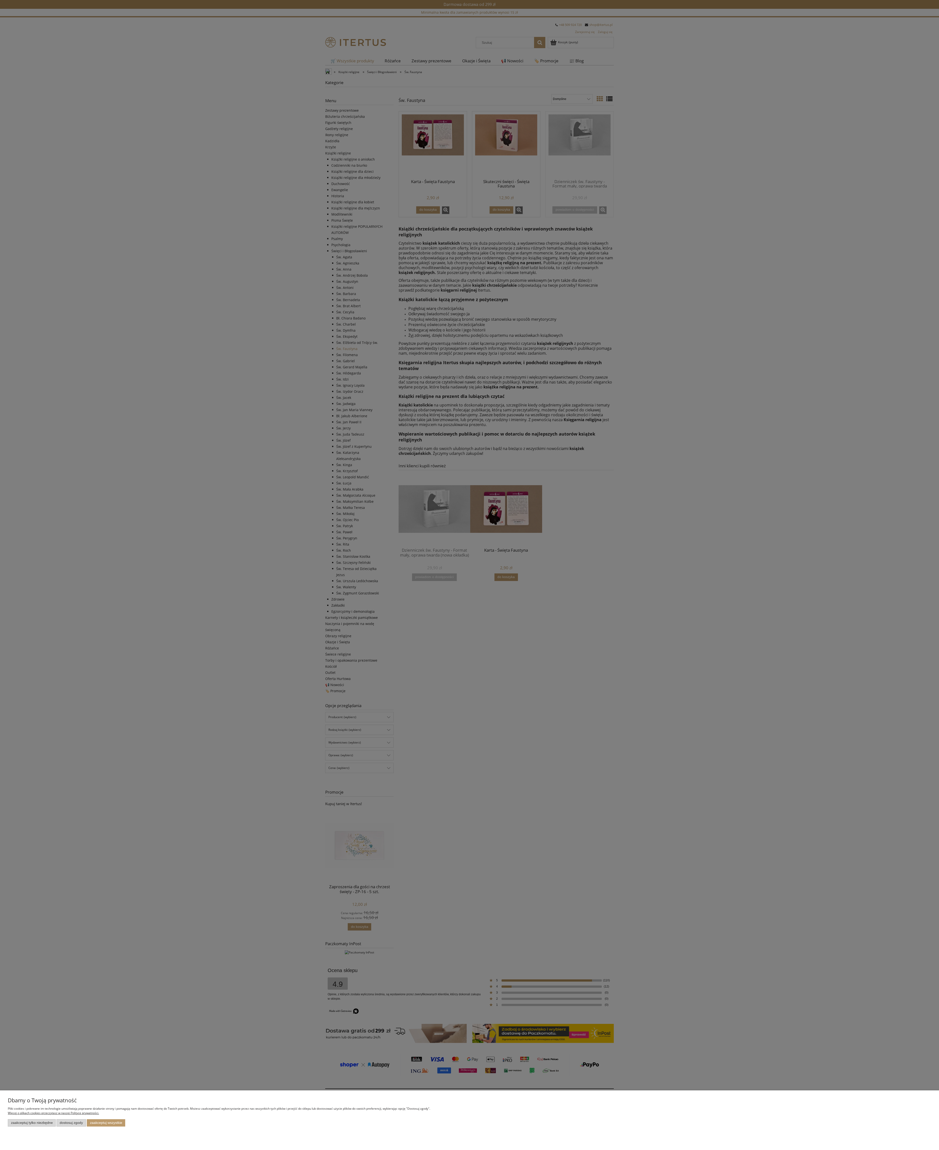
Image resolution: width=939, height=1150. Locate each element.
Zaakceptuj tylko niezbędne (32, 1123)
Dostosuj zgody (71, 1123)
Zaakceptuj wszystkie (106, 1123)
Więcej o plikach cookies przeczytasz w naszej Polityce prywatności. (53, 1113)
